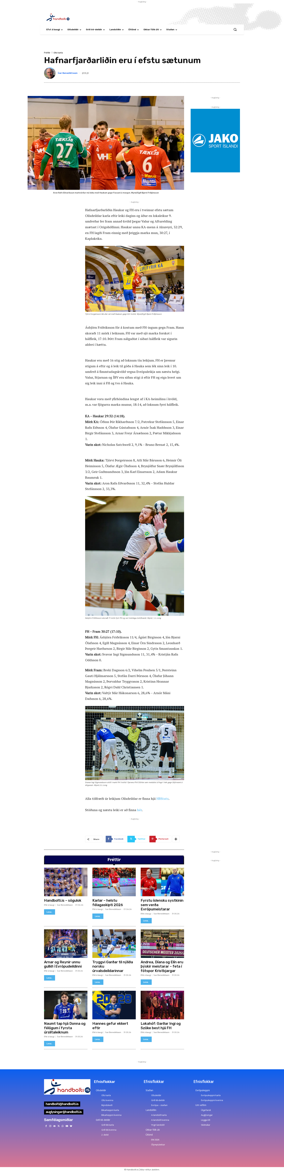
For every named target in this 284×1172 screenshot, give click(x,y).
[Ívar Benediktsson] (50, 73)
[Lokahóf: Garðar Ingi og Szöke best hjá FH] (162, 1005)
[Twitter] (59, 1126)
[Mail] (54, 1126)
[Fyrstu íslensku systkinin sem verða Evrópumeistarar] (162, 882)
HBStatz (162, 798)
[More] (176, 839)
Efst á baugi (49, 905)
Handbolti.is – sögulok (62, 900)
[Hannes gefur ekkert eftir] (114, 1005)
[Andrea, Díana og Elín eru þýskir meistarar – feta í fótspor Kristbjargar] (162, 943)
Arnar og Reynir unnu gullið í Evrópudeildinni (63, 964)
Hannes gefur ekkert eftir (110, 1025)
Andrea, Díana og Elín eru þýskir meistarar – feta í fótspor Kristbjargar (162, 966)
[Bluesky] (71, 1126)
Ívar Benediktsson (68, 73)
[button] (235, 29)
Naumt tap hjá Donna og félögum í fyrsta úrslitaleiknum (64, 1027)
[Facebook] (46, 1126)
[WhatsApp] (63, 1126)
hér (139, 810)
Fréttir (47, 53)
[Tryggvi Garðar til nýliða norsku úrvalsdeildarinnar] (114, 943)
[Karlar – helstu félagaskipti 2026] (114, 882)
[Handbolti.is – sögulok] (65, 882)
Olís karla (58, 53)
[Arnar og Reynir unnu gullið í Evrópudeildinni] (65, 943)
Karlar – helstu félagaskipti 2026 (107, 902)
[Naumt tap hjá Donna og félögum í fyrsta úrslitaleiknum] (65, 1005)
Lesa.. (50, 912)
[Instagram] (50, 1126)
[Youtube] (67, 1126)
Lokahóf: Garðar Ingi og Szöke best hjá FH (161, 1025)
